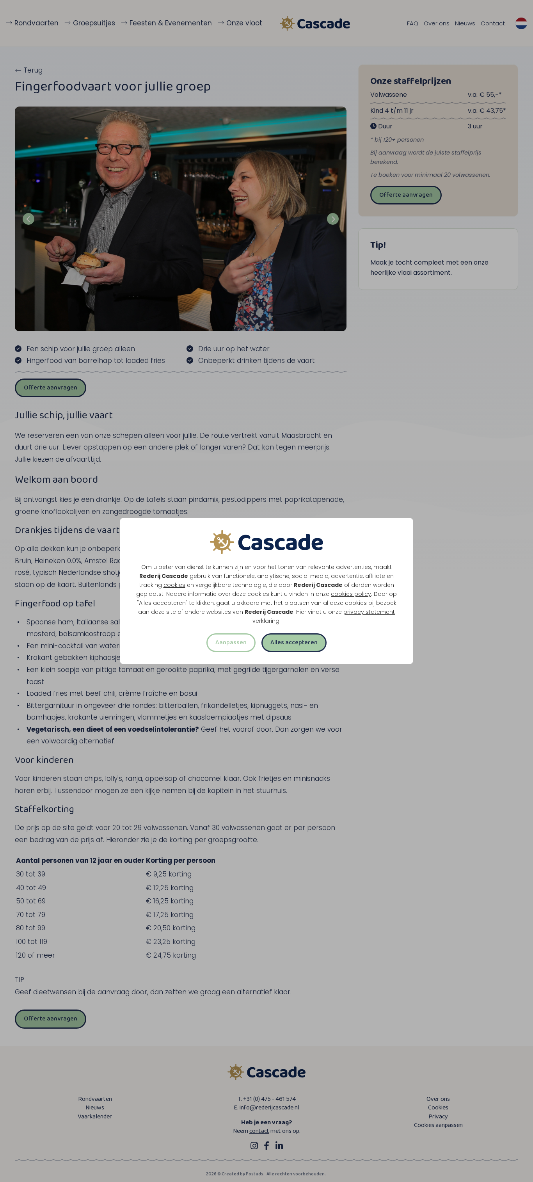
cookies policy (351, 594)
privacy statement (369, 612)
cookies (174, 585)
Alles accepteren (294, 642)
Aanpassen (231, 642)
